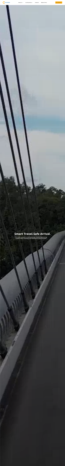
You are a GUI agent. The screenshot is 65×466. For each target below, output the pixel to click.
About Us (20, 2)
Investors (37, 2)
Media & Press (44, 2)
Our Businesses (28, 2)
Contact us (59, 2)
